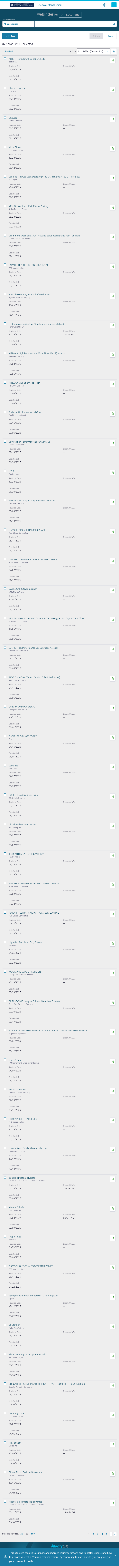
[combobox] (73, 23)
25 (21, 1534)
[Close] (116, 1556)
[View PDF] (113, 60)
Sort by (72, 51)
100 (33, 1534)
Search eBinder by (8, 19)
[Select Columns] (114, 51)
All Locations (70, 14)
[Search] (114, 24)
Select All (9, 51)
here (55, 1557)
